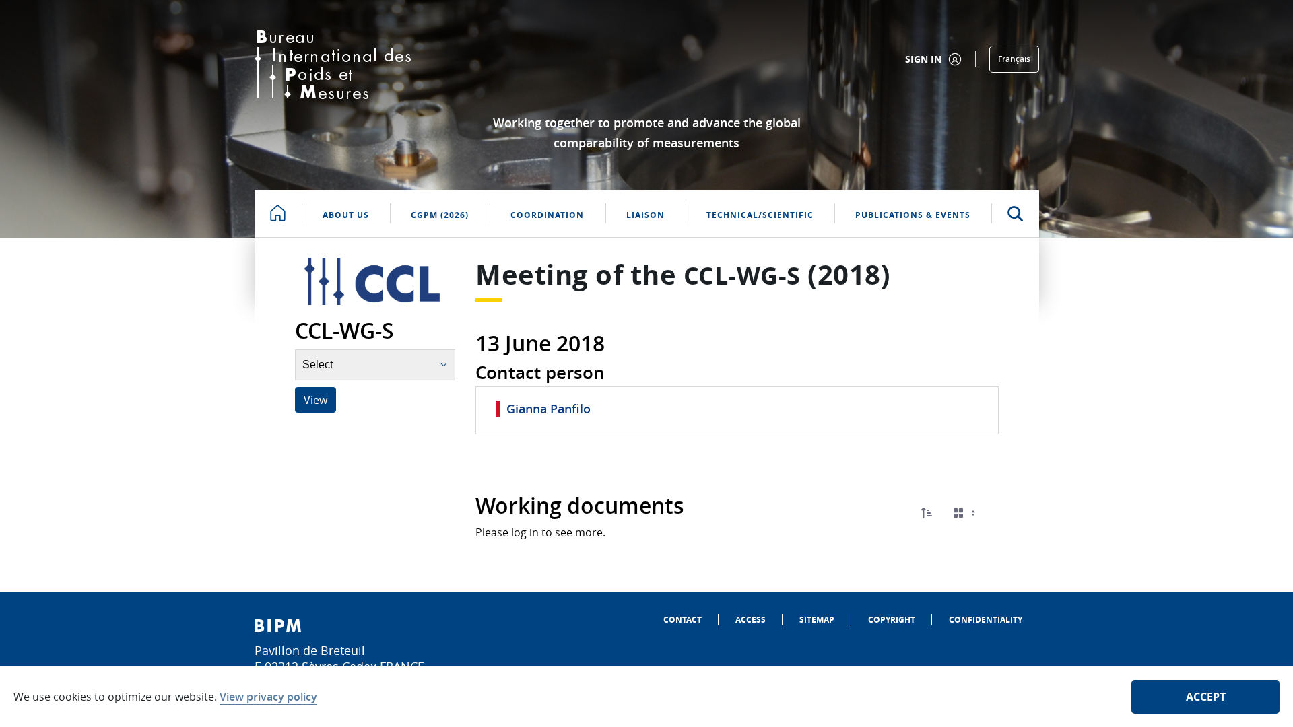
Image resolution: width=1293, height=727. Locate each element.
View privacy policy (268, 696)
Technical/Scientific (760, 215)
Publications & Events (912, 215)
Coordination (547, 215)
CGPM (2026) (440, 215)
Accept (1206, 696)
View (315, 399)
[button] (926, 513)
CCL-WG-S (742, 275)
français (1014, 59)
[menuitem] (682, 619)
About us (346, 215)
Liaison (645, 215)
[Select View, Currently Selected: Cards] (965, 513)
